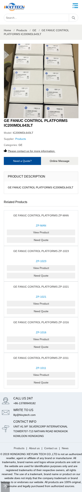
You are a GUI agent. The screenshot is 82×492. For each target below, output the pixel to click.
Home (7, 30)
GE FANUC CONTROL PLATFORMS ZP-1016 (41, 322)
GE (34, 30)
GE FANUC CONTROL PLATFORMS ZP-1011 (41, 357)
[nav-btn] (75, 6)
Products (21, 30)
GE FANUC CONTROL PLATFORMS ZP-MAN (41, 215)
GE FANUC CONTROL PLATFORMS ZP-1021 (41, 286)
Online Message (59, 160)
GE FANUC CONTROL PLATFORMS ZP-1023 (41, 251)
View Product (41, 232)
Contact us (50, 448)
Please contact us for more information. (31, 151)
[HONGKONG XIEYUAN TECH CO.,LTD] (14, 7)
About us (34, 448)
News (65, 448)
